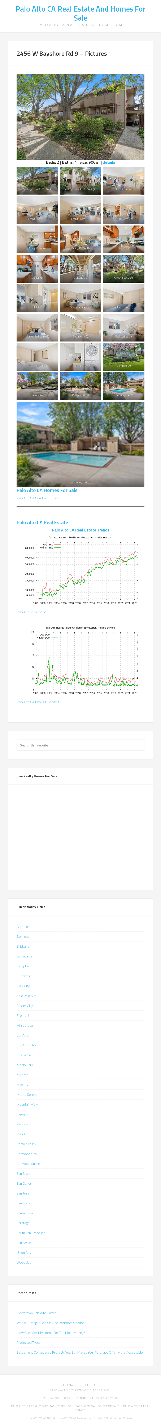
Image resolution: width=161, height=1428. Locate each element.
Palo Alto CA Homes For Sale (47, 490)
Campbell (23, 966)
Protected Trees (28, 1342)
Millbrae (22, 1075)
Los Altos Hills (26, 1045)
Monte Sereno (27, 1094)
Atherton (23, 926)
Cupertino (24, 976)
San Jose (23, 1193)
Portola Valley (26, 1144)
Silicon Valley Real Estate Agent (70, 1390)
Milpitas (22, 1084)
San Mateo (24, 1203)
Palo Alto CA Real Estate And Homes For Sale (80, 13)
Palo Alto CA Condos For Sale (37, 498)
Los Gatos (24, 1055)
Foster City (25, 1005)
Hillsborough (25, 1025)
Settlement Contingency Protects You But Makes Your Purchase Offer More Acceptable (80, 1352)
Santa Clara (25, 1213)
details (109, 162)
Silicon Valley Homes (42, 1418)
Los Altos (23, 1035)
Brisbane (23, 946)
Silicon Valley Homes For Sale (113, 1418)
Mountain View (27, 1104)
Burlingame (24, 956)
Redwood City (27, 1154)
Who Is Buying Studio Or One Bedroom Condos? (51, 1323)
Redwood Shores (29, 1164)
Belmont (23, 936)
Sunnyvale (24, 1243)
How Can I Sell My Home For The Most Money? (51, 1332)
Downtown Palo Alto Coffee (37, 1313)
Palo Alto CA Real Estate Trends (80, 530)
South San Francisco (31, 1233)
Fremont (23, 1015)
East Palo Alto (26, 996)
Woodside (24, 1262)
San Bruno (24, 1173)
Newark (22, 1114)
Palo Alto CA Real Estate (42, 522)
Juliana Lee (69, 1385)
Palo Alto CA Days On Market (38, 702)
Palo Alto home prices (32, 612)
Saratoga (23, 1223)
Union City (24, 1252)
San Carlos (24, 1183)
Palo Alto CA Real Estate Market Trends (41, 1406)
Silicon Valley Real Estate (75, 1418)
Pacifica (22, 1124)
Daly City (23, 986)
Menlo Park (25, 1065)
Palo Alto (23, 1134)
